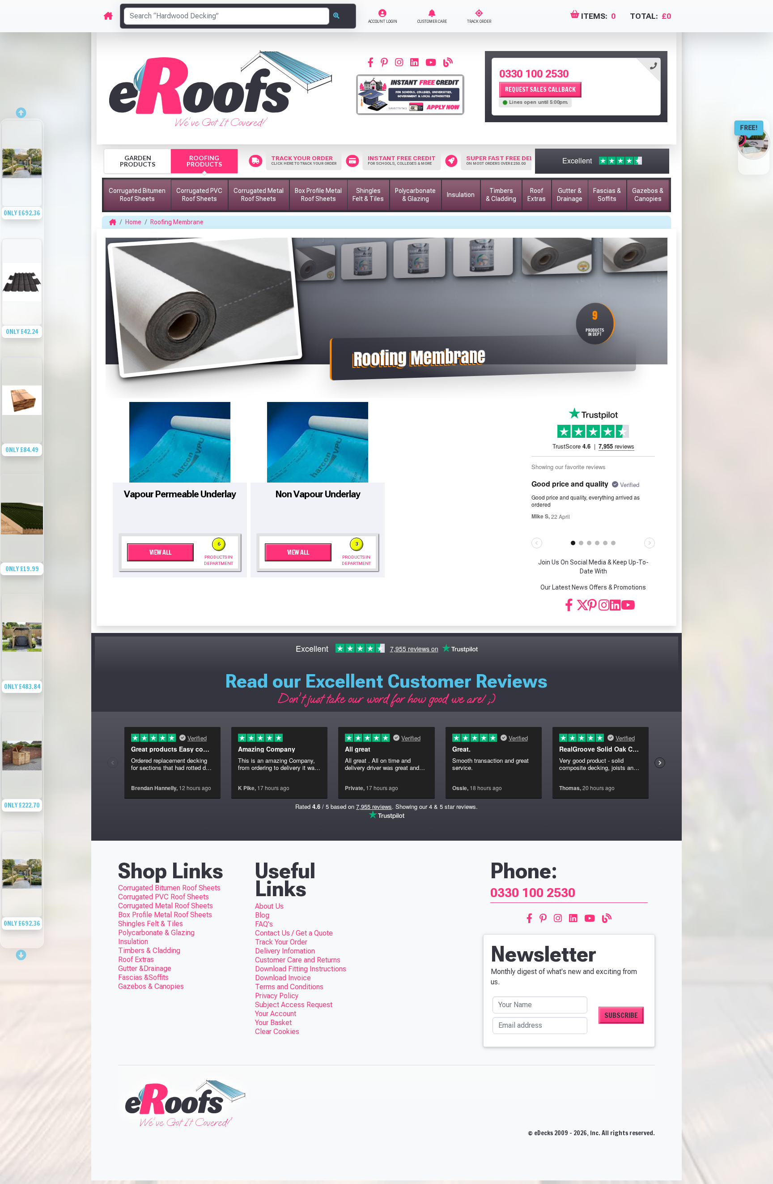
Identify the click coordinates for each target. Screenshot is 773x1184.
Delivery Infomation (285, 951)
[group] (21, 178)
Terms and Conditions (289, 987)
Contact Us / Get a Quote (294, 933)
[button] (137, 195)
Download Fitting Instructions (300, 969)
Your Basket (273, 1022)
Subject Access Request (293, 1004)
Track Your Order (281, 942)
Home (133, 222)
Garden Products (137, 161)
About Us (269, 906)
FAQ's (264, 924)
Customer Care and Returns (297, 960)
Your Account (275, 1013)
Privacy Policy (276, 996)
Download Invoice (283, 978)
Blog (262, 915)
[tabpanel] (576, 86)
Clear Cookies (277, 1031)
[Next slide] (22, 952)
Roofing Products (204, 161)
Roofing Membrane (177, 222)
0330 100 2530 (534, 74)
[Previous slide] (22, 110)
